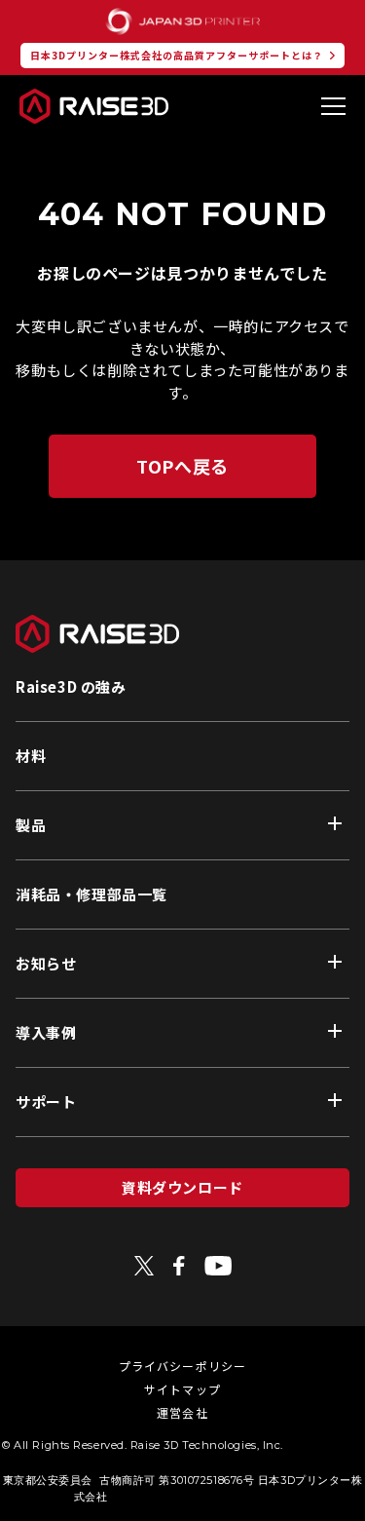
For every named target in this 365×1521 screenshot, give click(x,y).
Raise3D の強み (71, 686)
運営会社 (182, 1412)
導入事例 (46, 1032)
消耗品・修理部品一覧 (91, 894)
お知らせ (46, 963)
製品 (31, 825)
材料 (31, 755)
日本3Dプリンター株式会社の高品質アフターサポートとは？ (176, 55)
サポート (46, 1101)
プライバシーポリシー (183, 1365)
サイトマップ (182, 1389)
